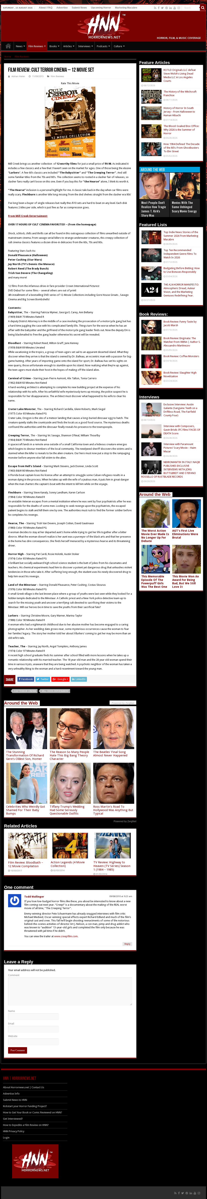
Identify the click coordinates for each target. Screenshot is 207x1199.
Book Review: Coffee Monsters (181, 356)
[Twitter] (162, 7)
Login (6, 1137)
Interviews (84, 46)
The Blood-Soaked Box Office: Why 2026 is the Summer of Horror (181, 130)
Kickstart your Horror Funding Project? (25, 1106)
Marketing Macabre (126, 7)
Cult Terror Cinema (25, 691)
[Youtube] (174, 7)
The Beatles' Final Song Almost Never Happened (110, 753)
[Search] (203, 8)
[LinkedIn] (170, 7)
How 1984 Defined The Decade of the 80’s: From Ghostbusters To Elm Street (182, 148)
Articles (67, 46)
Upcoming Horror (101, 7)
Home (7, 56)
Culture (118, 46)
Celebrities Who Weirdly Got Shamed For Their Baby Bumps (25, 810)
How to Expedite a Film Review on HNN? (26, 1125)
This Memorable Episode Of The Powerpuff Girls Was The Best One (154, 581)
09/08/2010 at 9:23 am (120, 896)
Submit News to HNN (15, 1099)
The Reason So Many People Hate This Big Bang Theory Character (69, 755)
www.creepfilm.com (66, 936)
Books (53, 46)
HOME (8, 46)
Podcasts (102, 46)
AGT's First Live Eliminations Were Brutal (185, 534)
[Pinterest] (166, 7)
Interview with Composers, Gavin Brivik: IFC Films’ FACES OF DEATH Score (182, 430)
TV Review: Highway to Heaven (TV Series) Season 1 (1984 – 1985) (111, 865)
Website (12, 1036)
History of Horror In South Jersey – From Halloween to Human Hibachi (179, 111)
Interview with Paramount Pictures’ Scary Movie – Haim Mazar (180, 448)
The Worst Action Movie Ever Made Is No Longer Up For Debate (155, 536)
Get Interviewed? (13, 1118)
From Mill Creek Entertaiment (28, 215)
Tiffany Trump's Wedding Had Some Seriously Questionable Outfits (67, 810)
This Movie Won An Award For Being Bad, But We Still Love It (185, 581)
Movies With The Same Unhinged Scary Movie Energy (184, 206)
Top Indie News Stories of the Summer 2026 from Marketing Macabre (181, 236)
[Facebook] (158, 7)
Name (11, 1011)
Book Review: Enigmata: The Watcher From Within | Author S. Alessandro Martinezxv (182, 342)
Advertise (62, 7)
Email (11, 1023)
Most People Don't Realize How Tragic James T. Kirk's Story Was (153, 208)
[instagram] (178, 7)
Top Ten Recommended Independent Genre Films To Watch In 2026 (180, 254)
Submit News (79, 7)
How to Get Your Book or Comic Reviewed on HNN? (32, 1112)
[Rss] (155, 7)
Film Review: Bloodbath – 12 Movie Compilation (25, 864)
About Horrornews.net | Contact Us (23, 1087)
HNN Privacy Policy (13, 1131)
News (19, 46)
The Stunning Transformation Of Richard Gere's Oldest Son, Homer (25, 755)
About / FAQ (45, 7)
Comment (13, 975)
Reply (127, 944)
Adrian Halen (18, 76)
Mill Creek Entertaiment (55, 691)
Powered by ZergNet (125, 821)
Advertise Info (11, 1093)
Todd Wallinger (34, 896)
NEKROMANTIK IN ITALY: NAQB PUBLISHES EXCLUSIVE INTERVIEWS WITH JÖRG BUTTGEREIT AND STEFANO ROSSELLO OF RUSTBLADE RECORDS (170, 469)
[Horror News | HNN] (103, 25)
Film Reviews (36, 46)
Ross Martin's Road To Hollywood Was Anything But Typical (113, 810)
